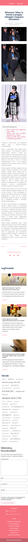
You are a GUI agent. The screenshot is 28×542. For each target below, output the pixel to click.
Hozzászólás (5, 459)
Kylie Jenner (6, 422)
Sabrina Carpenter (6, 430)
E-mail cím (4, 484)
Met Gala (15, 422)
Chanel (5, 394)
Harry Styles (5, 412)
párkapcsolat (5, 428)
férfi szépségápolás (17, 406)
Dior (3, 401)
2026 (11, 379)
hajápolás (16, 409)
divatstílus (16, 401)
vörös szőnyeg (15, 439)
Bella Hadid (15, 385)
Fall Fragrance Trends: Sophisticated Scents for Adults (13, 320)
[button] (10, 255)
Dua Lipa (5, 404)
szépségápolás (16, 430)
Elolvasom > (5, 299)
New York (5, 425)
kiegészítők (15, 420)
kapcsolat (16, 415)
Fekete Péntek (5, 406)
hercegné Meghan (14, 412)
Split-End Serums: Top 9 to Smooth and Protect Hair (11, 289)
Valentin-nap (5, 438)
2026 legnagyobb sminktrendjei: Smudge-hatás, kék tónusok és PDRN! (13, 355)
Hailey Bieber (6, 409)
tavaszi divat (5, 433)
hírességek (6, 415)
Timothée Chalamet (6, 436)
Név (2, 478)
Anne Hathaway (5, 385)
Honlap (3, 490)
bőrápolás (20, 391)
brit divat (8, 391)
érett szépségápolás (13, 441)
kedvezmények (16, 417)
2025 (4, 379)
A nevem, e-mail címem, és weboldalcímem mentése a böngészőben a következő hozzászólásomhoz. (13, 498)
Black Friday (16, 388)
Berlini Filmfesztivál (6, 388)
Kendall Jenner (6, 420)
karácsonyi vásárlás (6, 417)
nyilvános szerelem (16, 425)
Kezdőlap (11, 3)
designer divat (11, 398)
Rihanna (13, 428)
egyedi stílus (13, 404)
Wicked (4, 441)
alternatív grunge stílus (11, 382)
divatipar (9, 401)
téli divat (15, 436)
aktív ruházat (19, 379)
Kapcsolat (20, 3)
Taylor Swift (15, 433)
